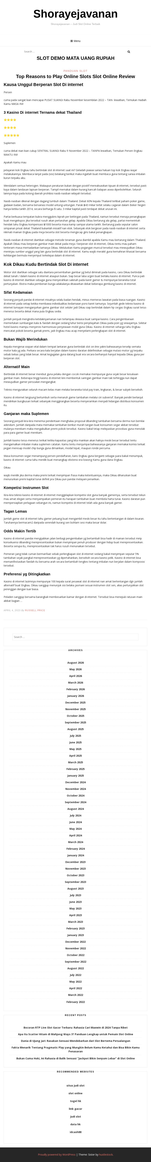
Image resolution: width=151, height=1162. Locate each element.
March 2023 (75, 922)
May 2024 (75, 828)
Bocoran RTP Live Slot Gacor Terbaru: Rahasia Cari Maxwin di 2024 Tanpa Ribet (76, 1027)
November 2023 (75, 868)
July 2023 (75, 895)
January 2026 (75, 696)
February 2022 (75, 1002)
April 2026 (75, 676)
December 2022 (75, 941)
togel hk (75, 1101)
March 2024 (75, 842)
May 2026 (75, 669)
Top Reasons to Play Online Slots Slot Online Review (75, 76)
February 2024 (75, 848)
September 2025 (75, 722)
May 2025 (75, 749)
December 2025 (75, 702)
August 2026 (75, 662)
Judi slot (75, 1116)
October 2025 (75, 716)
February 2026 (75, 689)
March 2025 (75, 762)
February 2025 (75, 769)
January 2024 (75, 855)
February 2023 (75, 928)
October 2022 (75, 955)
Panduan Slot (76, 70)
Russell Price (35, 610)
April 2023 (75, 915)
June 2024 (75, 822)
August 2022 (75, 968)
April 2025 (75, 755)
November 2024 (75, 789)
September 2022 (75, 961)
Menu (77, 41)
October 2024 (75, 795)
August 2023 (75, 888)
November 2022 (75, 948)
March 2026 (75, 682)
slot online (75, 1093)
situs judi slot (75, 1085)
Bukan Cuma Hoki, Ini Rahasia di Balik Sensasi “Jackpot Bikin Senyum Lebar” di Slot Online (75, 1058)
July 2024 (75, 815)
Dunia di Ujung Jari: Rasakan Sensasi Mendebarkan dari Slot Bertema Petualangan (75, 1041)
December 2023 (75, 862)
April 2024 (75, 835)
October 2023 (75, 875)
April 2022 (75, 988)
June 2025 (75, 742)
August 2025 (75, 729)
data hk (75, 1124)
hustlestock (106, 1154)
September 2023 (75, 882)
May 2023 (75, 908)
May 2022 (75, 981)
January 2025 (75, 775)
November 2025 (75, 709)
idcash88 (75, 1132)
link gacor (75, 1108)
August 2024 (75, 809)
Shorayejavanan (75, 14)
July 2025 (75, 735)
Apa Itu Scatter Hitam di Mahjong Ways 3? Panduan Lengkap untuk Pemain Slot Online (75, 1034)
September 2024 (75, 802)
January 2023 (75, 935)
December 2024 (75, 782)
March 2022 (75, 995)
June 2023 (75, 902)
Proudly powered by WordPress (57, 1154)
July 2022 (75, 975)
